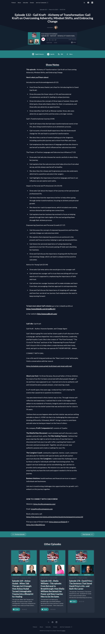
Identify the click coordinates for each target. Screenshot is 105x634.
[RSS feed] (84, 2)
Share (55, 42)
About (19, 2)
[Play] (43, 39)
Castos (63, 630)
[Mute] (47, 40)
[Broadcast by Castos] (73, 42)
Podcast (13, 2)
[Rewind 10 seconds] (49, 40)
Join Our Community (41, 2)
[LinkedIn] (92, 2)
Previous (19, 534)
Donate (32, 2)
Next (86, 534)
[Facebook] (88, 2)
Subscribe (25, 2)
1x (52, 40)
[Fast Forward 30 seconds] (55, 40)
